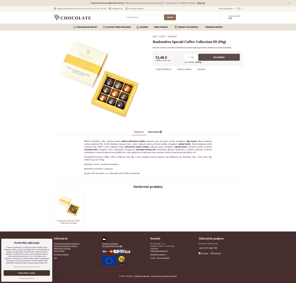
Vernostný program (61, 254)
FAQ (55, 258)
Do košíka (219, 57)
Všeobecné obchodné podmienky (67, 244)
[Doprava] (104, 241)
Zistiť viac (201, 3)
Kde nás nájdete (163, 258)
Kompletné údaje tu (158, 254)
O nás (152, 258)
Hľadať (170, 17)
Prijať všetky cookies (26, 273)
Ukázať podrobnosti (26, 278)
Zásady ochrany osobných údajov (164, 276)
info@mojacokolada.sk (159, 251)
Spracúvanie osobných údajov (65, 246)
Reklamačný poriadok (62, 248)
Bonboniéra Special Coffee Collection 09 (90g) (68, 221)
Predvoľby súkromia (142, 276)
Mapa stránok (59, 251)
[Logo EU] (109, 265)
